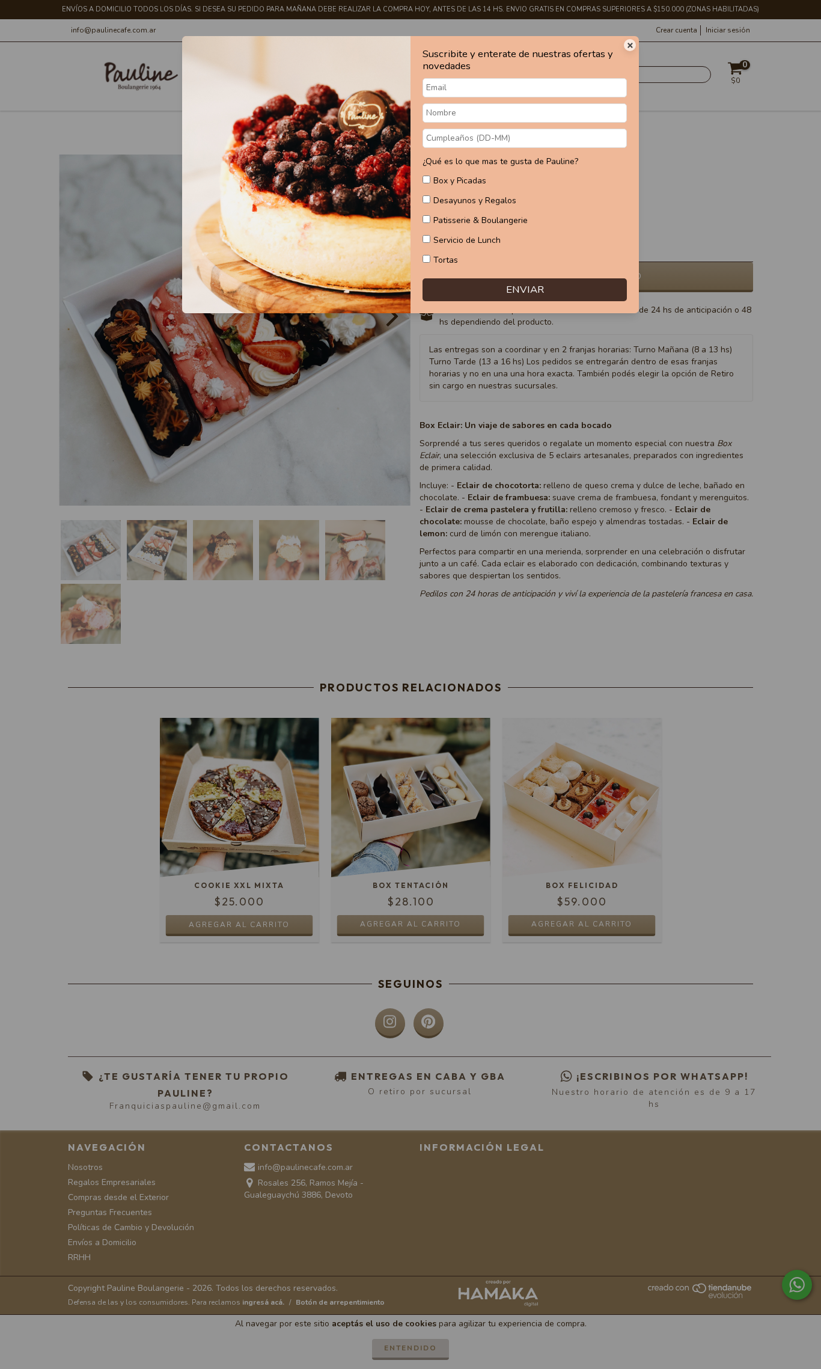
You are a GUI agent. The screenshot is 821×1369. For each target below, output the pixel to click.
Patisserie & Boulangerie (480, 220)
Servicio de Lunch (467, 240)
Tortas (445, 260)
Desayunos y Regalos (474, 200)
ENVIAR (525, 289)
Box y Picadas (459, 180)
